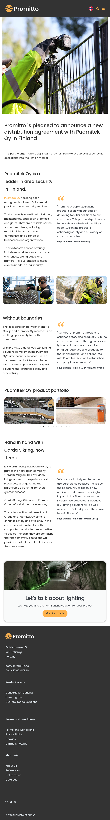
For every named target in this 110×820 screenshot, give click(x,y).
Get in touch (55, 613)
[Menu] (103, 8)
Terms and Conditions (19, 730)
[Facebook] (6, 802)
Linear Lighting (14, 697)
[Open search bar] (97, 8)
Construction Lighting (19, 692)
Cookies (10, 739)
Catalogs (11, 779)
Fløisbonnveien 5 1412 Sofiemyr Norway (16, 652)
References (12, 770)
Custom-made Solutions (21, 702)
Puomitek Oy (12, 198)
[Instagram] (11, 802)
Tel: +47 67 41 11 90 (17, 670)
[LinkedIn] (15, 802)
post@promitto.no (17, 666)
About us (11, 766)
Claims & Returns (16, 743)
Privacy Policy (14, 734)
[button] (7, 411)
